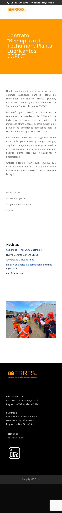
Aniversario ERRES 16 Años (20, 259)
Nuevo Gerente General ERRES (22, 254)
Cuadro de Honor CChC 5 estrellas (24, 249)
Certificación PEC (15, 273)
